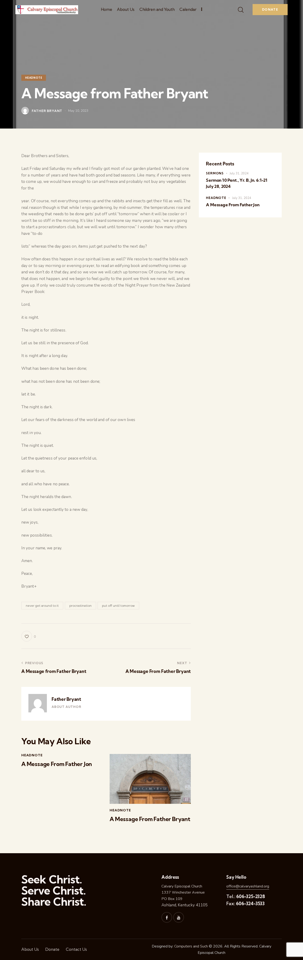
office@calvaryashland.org (247, 886)
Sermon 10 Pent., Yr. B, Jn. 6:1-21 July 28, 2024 (236, 183)
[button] (28, 636)
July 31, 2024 (239, 173)
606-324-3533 (250, 903)
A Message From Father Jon (56, 764)
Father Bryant (66, 699)
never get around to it (42, 605)
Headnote (33, 77)
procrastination (80, 605)
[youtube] (178, 917)
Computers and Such (191, 946)
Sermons (215, 173)
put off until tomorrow (118, 605)
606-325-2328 (250, 896)
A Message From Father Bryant (150, 819)
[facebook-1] (166, 917)
